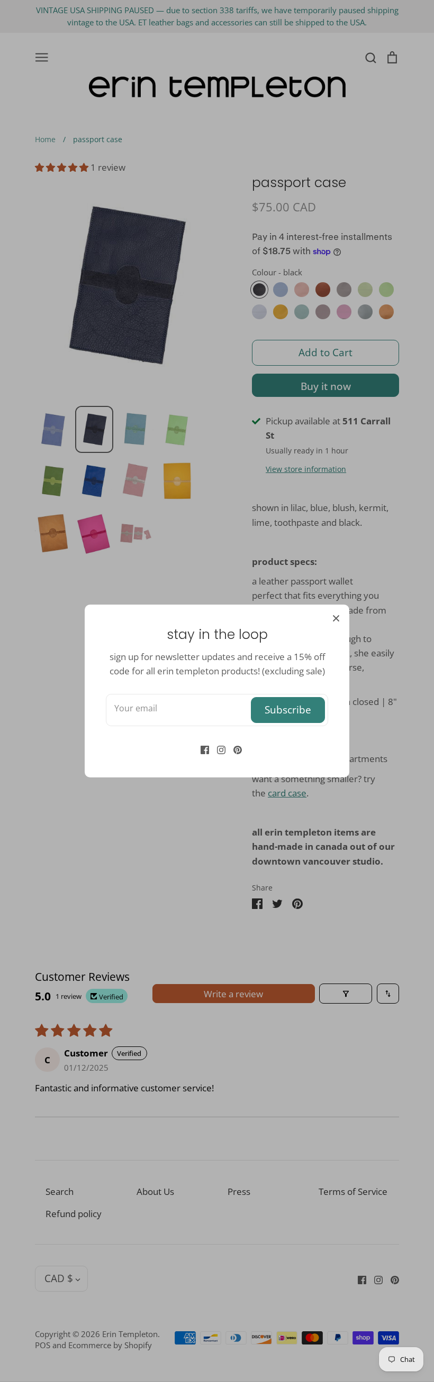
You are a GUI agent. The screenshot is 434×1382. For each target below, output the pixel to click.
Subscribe (288, 709)
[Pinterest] (233, 749)
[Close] (336, 617)
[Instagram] (217, 749)
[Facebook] (201, 749)
